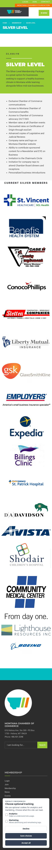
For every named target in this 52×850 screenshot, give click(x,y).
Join (34, 2)
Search (42, 745)
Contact (45, 2)
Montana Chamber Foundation (33, 5)
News (7, 792)
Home (5, 23)
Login (25, 2)
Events (8, 796)
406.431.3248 (17, 737)
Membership (16, 23)
